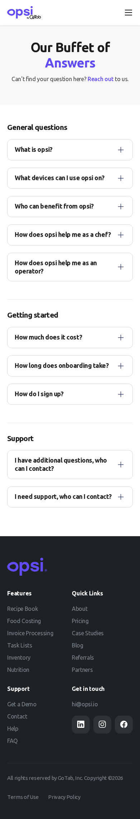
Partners (82, 669)
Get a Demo (22, 704)
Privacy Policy (64, 797)
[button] (128, 12)
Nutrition (18, 669)
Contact (17, 716)
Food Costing (24, 621)
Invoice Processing (30, 633)
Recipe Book (22, 608)
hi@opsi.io (85, 704)
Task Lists (19, 645)
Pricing (80, 621)
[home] (24, 12)
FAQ (12, 741)
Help (12, 728)
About (79, 608)
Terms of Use (23, 797)
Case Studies (88, 633)
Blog (77, 645)
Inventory (19, 657)
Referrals (83, 657)
